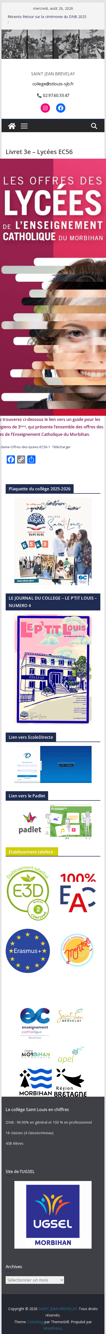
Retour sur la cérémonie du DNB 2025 (54, 16)
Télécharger (61, 447)
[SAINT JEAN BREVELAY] (53, 33)
